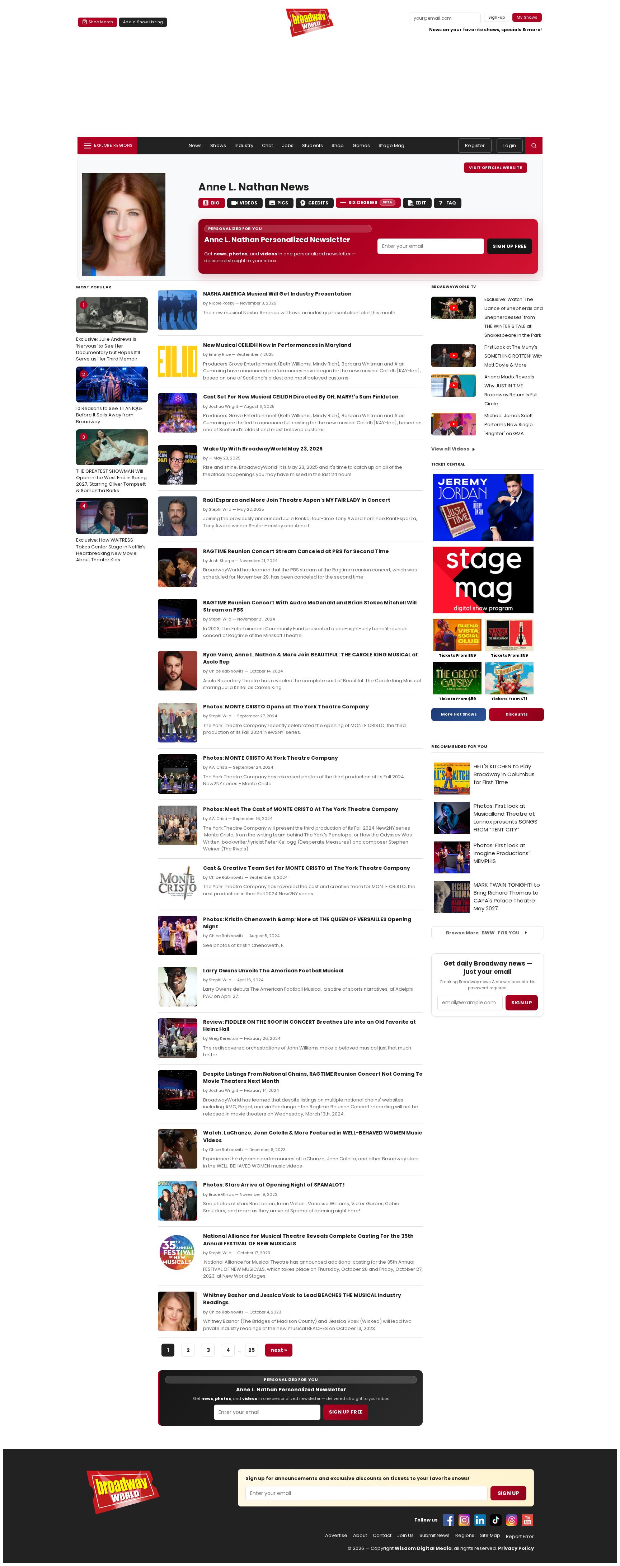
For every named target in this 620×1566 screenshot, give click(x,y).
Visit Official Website (495, 167)
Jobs (288, 145)
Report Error (520, 1536)
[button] (533, 145)
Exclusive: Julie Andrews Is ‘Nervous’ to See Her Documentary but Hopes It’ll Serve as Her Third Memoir (108, 332)
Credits (318, 203)
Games (361, 145)
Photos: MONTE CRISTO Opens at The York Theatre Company (286, 706)
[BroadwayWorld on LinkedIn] (480, 1520)
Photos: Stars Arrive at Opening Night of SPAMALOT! (274, 1184)
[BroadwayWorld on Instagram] (464, 1520)
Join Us (405, 1535)
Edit (420, 203)
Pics (282, 203)
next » (279, 1350)
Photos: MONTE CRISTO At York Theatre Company (270, 757)
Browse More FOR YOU (483, 932)
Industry (244, 145)
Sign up (521, 1002)
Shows (218, 145)
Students (312, 145)
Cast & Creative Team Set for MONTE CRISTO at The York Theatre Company (306, 868)
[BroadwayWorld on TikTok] (495, 1520)
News (195, 145)
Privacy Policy (516, 1548)
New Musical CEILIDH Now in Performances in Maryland (277, 345)
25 (251, 1350)
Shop (338, 145)
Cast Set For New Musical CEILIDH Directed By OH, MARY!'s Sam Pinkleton (301, 396)
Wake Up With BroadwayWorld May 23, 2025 (263, 448)
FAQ (451, 203)
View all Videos (450, 448)
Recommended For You (459, 746)
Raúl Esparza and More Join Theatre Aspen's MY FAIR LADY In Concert (296, 500)
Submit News (434, 1535)
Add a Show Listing (143, 22)
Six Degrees (370, 202)
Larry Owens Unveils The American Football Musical (273, 970)
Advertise (336, 1535)
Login (509, 145)
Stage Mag (391, 145)
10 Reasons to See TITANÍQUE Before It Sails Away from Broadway (109, 398)
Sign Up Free (509, 246)
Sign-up (496, 17)
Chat (267, 145)
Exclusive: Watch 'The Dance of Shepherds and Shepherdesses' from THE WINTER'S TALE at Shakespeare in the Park (513, 317)
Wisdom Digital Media (423, 1548)
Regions (464, 1535)
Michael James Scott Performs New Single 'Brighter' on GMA (508, 424)
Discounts (517, 714)
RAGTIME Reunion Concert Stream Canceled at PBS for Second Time (296, 551)
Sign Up (508, 1493)
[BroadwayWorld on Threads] (511, 1520)
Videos (248, 203)
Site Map (490, 1535)
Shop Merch (101, 22)
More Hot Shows (459, 714)
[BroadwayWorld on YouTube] (527, 1520)
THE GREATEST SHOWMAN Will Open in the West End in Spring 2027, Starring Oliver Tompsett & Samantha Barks (111, 464)
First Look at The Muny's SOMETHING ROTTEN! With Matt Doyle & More (513, 356)
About (360, 1535)
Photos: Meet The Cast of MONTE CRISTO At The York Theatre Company (301, 809)
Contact (382, 1535)
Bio (215, 203)
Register (475, 145)
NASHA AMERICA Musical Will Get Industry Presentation (277, 293)
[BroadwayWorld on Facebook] (448, 1520)
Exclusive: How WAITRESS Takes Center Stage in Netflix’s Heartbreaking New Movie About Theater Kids (111, 533)
